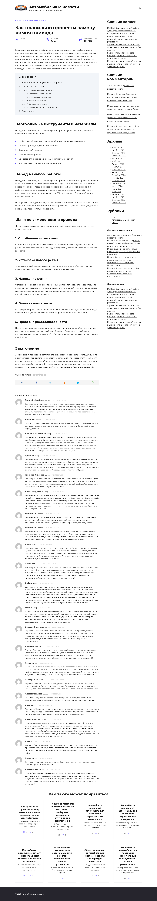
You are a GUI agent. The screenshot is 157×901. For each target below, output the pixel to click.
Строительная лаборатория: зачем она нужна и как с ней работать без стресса (124, 47)
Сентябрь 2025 (119, 156)
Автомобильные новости (54, 7)
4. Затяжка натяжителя (37, 104)
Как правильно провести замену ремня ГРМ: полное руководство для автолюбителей (29, 812)
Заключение (28, 111)
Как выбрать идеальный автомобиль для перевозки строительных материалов (95, 812)
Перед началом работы (33, 86)
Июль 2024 (117, 186)
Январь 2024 (118, 194)
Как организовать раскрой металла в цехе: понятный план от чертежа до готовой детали (124, 64)
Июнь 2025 (117, 158)
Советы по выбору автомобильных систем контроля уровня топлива (122, 97)
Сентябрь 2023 (119, 203)
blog (114, 217)
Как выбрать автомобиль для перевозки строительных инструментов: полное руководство (127, 856)
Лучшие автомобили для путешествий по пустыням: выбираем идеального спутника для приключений (62, 812)
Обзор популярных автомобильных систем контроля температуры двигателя (95, 856)
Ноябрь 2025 (118, 150)
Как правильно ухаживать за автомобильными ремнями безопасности (124, 117)
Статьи (115, 223)
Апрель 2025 (118, 164)
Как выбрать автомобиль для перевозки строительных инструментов (123, 129)
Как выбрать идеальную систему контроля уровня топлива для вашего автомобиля (29, 856)
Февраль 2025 (119, 170)
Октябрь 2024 (118, 181)
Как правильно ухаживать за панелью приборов (123, 252)
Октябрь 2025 (118, 153)
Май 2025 (116, 161)
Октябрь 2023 (118, 200)
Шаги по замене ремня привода (38, 90)
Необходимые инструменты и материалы (42, 83)
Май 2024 (116, 192)
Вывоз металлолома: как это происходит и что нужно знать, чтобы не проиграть (122, 56)
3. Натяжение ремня (36, 101)
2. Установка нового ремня (39, 97)
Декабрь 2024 (119, 175)
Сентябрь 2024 (119, 183)
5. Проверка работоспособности (42, 107)
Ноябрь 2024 (118, 178)
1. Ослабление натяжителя (39, 94)
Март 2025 (117, 167)
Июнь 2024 (117, 189)
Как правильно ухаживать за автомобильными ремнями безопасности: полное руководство (62, 856)
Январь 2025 (118, 172)
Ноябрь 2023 (118, 197)
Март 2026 (117, 147)
